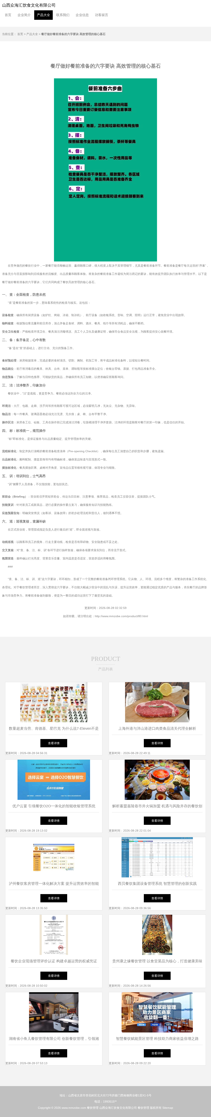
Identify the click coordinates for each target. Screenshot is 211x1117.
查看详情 (54, 743)
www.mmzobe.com (74, 1107)
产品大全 (43, 15)
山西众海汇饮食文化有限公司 (29, 5)
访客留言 (101, 15)
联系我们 (62, 15)
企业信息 (82, 15)
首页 (8, 15)
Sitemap (167, 1107)
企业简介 (24, 15)
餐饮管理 (92, 1107)
